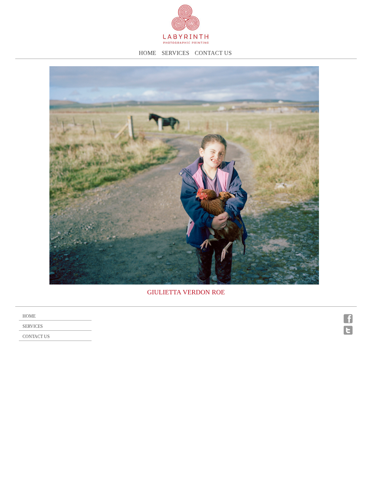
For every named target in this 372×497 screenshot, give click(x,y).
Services (175, 53)
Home (147, 53)
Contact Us (213, 53)
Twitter (348, 330)
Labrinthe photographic (186, 24)
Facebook (348, 318)
